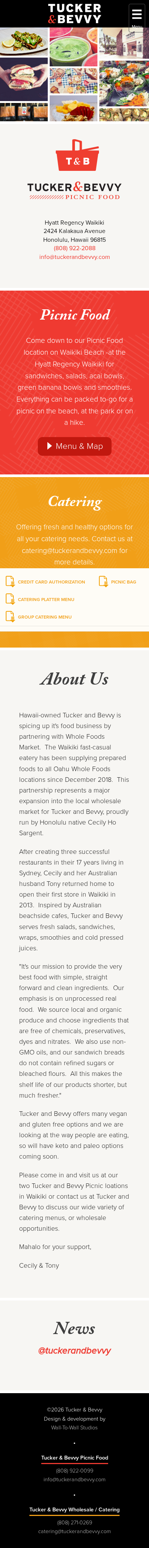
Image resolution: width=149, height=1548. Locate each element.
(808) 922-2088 (75, 248)
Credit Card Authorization (51, 582)
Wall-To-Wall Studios (74, 1427)
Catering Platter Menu (46, 599)
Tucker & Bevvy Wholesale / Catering (74, 1509)
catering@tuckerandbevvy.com (74, 1531)
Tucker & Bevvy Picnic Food (74, 1458)
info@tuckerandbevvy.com (74, 257)
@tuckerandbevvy (74, 1350)
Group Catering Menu (45, 617)
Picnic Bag (123, 582)
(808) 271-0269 (74, 1522)
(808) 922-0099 (74, 1471)
